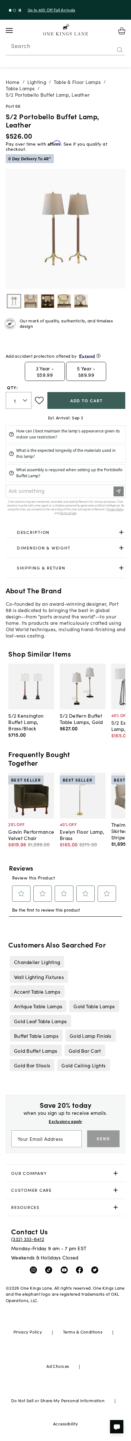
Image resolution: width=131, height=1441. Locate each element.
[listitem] (37, 962)
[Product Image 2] (48, 301)
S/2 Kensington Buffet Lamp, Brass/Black (26, 722)
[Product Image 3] (64, 301)
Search (20, 46)
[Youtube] (66, 1269)
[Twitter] (96, 1269)
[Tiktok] (50, 1269)
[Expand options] (121, 532)
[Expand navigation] (14, 30)
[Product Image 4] (81, 301)
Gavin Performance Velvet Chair (31, 834)
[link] (66, 532)
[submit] (120, 50)
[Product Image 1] (31, 301)
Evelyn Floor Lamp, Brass (82, 834)
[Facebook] (81, 1269)
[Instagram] (35, 1269)
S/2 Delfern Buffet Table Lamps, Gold (81, 718)
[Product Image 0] (14, 301)
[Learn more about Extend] (98, 356)
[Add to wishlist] (39, 400)
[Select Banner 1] (14, 10)
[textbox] (18, 400)
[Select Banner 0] (10, 10)
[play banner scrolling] (19, 10)
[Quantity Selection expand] (25, 400)
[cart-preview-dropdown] (121, 30)
